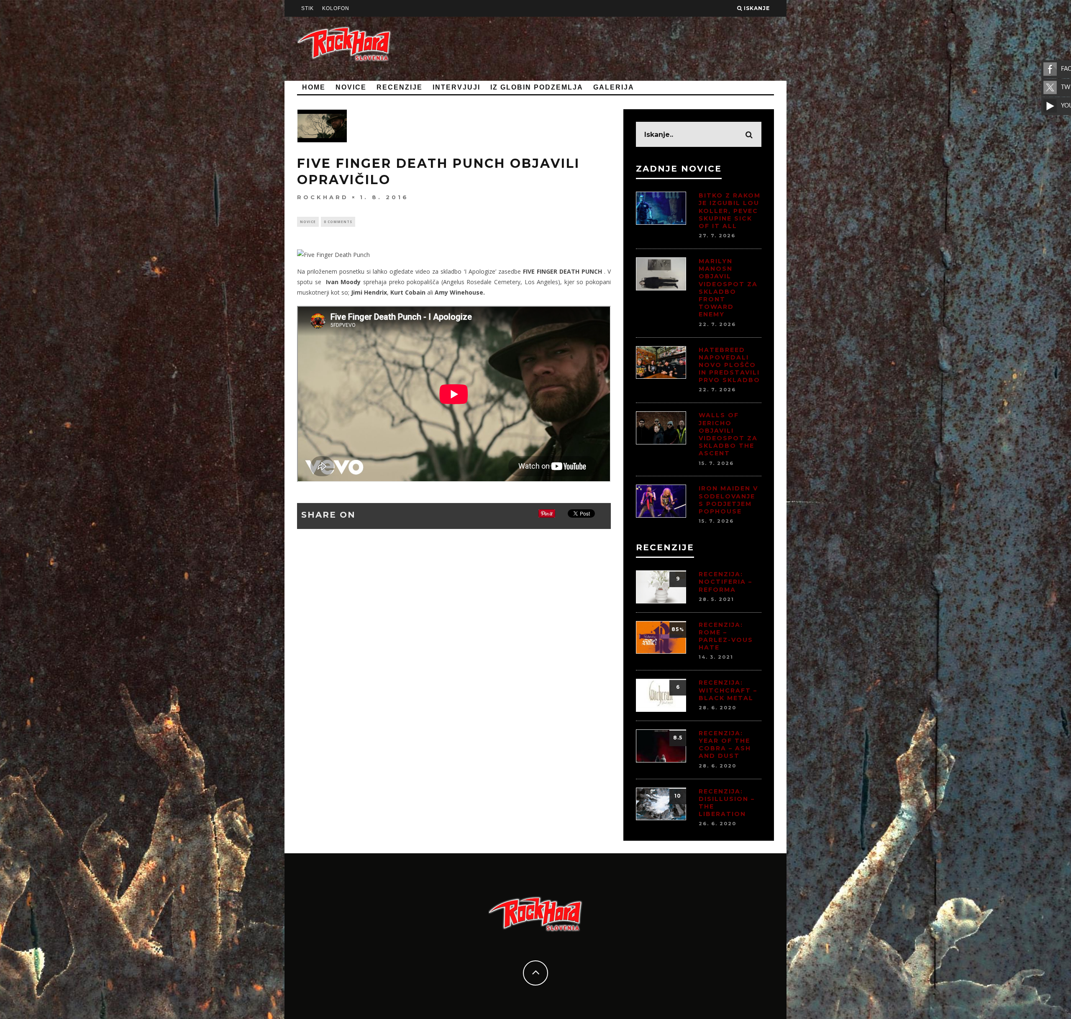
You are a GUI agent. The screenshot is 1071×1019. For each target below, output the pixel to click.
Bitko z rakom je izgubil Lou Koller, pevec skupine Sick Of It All (730, 211)
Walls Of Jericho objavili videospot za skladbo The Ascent (728, 434)
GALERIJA (613, 87)
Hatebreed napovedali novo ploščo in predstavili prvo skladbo (729, 365)
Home (313, 87)
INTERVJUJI (456, 87)
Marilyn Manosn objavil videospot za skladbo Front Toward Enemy (728, 287)
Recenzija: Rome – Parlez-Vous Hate (726, 636)
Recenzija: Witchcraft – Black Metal (728, 690)
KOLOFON (335, 8)
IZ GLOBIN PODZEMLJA (536, 87)
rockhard (322, 197)
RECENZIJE (400, 87)
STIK (307, 8)
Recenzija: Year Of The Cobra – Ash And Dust (725, 744)
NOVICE (351, 87)
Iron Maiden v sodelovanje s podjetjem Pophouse (728, 500)
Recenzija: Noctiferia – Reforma (725, 581)
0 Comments (338, 221)
